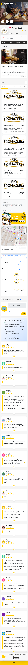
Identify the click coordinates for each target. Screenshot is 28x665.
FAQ (23, 0)
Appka (19, 0)
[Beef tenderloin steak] (14, 96)
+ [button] (25, 227)
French (16, 269)
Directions (23, 248)
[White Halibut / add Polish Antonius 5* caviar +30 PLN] (14, 164)
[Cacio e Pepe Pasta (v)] (14, 141)
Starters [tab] (11, 86)
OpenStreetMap (20, 244)
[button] (25, 232)
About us (4, 42)
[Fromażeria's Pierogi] (14, 118)
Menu (11, 42)
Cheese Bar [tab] (22, 86)
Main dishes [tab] (4, 86)
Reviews (18, 42)
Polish (22, 269)
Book (14, 663)
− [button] (25, 229)
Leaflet (15, 244)
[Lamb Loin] (14, 185)
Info (24, 42)
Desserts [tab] (16, 86)
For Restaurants (13, 0)
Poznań (10, 30)
